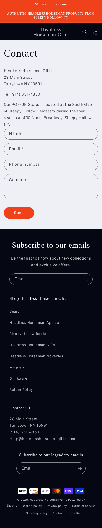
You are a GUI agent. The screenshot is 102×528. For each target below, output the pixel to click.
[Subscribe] (86, 279)
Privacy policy (57, 506)
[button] (6, 32)
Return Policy (21, 390)
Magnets (17, 367)
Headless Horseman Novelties (36, 356)
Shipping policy (36, 513)
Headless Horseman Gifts (32, 345)
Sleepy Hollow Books (28, 334)
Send (19, 212)
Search (15, 311)
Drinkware (18, 378)
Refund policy (32, 506)
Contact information (67, 513)
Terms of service (84, 506)
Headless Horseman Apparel (34, 322)
